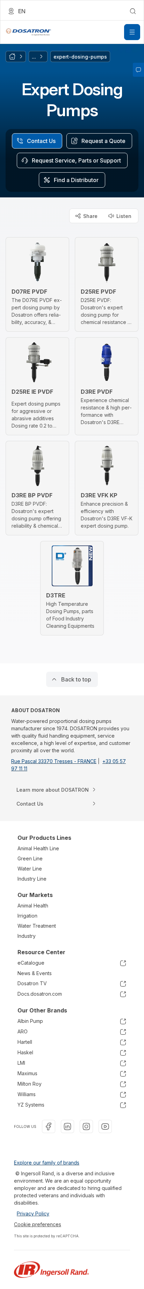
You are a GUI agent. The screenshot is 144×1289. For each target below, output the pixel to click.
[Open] (132, 32)
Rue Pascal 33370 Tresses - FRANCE (53, 761)
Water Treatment (36, 926)
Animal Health (32, 906)
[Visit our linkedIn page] (67, 1126)
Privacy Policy (33, 1213)
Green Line (30, 858)
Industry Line (31, 879)
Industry (26, 936)
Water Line (29, 869)
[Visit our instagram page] (86, 1126)
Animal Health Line (38, 848)
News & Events (34, 973)
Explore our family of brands (46, 1163)
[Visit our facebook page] (48, 1126)
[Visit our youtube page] (105, 1126)
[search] (133, 11)
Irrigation (27, 916)
